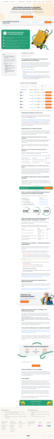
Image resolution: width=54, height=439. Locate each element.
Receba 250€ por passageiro (43, 199)
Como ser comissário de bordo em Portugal (38, 416)
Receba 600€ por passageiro (43, 204)
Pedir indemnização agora (27, 16)
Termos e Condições (44, 435)
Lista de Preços (3, 429)
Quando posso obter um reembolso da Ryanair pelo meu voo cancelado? (10, 68)
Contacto (35, 1)
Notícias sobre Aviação (5, 410)
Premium (39, 1)
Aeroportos (29, 425)
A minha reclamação (49, 1)
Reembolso (3, 423)
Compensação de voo (4, 425)
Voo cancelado (12, 429)
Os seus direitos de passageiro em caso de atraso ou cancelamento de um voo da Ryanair (9, 57)
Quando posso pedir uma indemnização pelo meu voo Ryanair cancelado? (10, 66)
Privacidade (50, 435)
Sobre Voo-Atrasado (22, 423)
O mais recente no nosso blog (32, 410)
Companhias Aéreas (31, 423)
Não (39, 403)
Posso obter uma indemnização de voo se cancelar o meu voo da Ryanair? (10, 71)
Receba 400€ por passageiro (43, 201)
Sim (34, 403)
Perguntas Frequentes (13, 423)
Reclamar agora (48, 92)
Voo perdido (12, 431)
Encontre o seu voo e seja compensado (9, 59)
